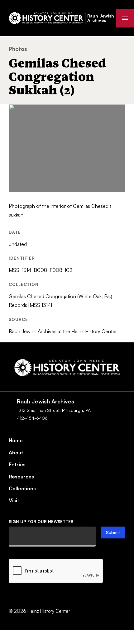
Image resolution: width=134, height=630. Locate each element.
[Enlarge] (117, 112)
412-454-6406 (32, 418)
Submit (113, 532)
